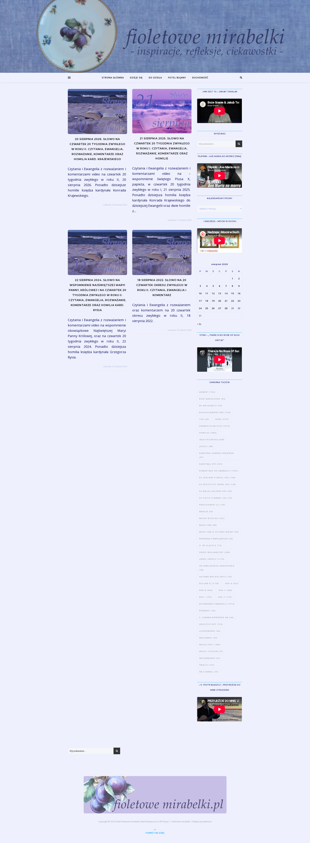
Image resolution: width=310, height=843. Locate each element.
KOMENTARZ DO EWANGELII (218, 471)
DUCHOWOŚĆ (200, 77)
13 (219, 293)
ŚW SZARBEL (209, 671)
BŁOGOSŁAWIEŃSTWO (215, 412)
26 (213, 308)
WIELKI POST (210, 644)
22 (232, 300)
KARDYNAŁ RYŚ (211, 464)
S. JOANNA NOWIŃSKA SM (216, 617)
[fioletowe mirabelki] (155, 794)
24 (200, 308)
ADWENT (207, 392)
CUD (204, 419)
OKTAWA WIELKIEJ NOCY (215, 576)
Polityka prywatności (202, 821)
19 (213, 300)
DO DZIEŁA (155, 77)
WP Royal (164, 821)
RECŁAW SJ (209, 583)
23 (239, 300)
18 (206, 300)
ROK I (205, 597)
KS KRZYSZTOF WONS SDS (217, 484)
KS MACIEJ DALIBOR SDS (215, 491)
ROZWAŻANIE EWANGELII (217, 604)
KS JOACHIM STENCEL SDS (217, 477)
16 (239, 293)
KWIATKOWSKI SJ (212, 504)
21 (226, 300)
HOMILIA (208, 433)
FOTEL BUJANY (177, 77)
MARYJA (206, 511)
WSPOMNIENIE (210, 658)
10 (200, 293)
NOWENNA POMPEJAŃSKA (216, 538)
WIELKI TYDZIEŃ (211, 651)
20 (219, 300)
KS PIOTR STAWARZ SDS (215, 498)
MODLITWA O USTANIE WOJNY (219, 532)
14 (226, 293)
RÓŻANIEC (207, 610)
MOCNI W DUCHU (212, 518)
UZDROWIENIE (209, 631)
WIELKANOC (208, 638)
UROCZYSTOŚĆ (211, 624)
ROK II (225, 597)
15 (232, 293)
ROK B (206, 590)
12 (213, 293)
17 (200, 300)
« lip (199, 323)
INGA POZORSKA (212, 439)
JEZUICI (206, 446)
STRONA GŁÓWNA (113, 77)
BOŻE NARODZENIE (212, 399)
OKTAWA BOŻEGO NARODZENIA (216, 568)
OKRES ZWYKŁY (212, 559)
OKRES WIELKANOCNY (214, 552)
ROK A (232, 583)
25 (206, 308)
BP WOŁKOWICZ (210, 405)
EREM (222, 419)
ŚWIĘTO (207, 665)
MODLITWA (208, 525)
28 (226, 308)
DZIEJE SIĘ (136, 77)
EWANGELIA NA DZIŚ (214, 426)
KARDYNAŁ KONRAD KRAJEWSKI (216, 455)
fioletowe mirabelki (130, 821)
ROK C (225, 590)
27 (219, 308)
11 (206, 293)
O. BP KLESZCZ (210, 545)
